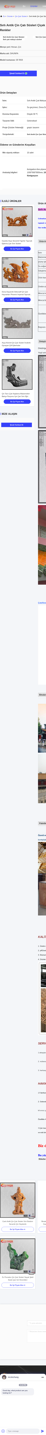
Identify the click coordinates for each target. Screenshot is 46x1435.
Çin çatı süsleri (21, 16)
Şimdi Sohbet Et (16, 73)
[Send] (43, 1431)
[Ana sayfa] (10, 6)
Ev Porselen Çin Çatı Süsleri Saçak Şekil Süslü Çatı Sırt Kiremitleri (17, 1278)
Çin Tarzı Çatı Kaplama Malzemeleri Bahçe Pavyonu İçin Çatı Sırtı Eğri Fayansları (16, 396)
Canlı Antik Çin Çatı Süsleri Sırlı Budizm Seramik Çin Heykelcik (17, 1222)
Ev (24, 6)
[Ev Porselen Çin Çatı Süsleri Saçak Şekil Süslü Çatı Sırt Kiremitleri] (17, 1256)
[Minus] (42, 1377)
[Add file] (3, 1431)
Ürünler (34, 6)
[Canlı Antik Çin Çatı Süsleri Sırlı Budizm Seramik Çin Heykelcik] (17, 1200)
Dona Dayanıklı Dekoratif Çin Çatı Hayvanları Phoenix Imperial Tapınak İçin (16, 294)
